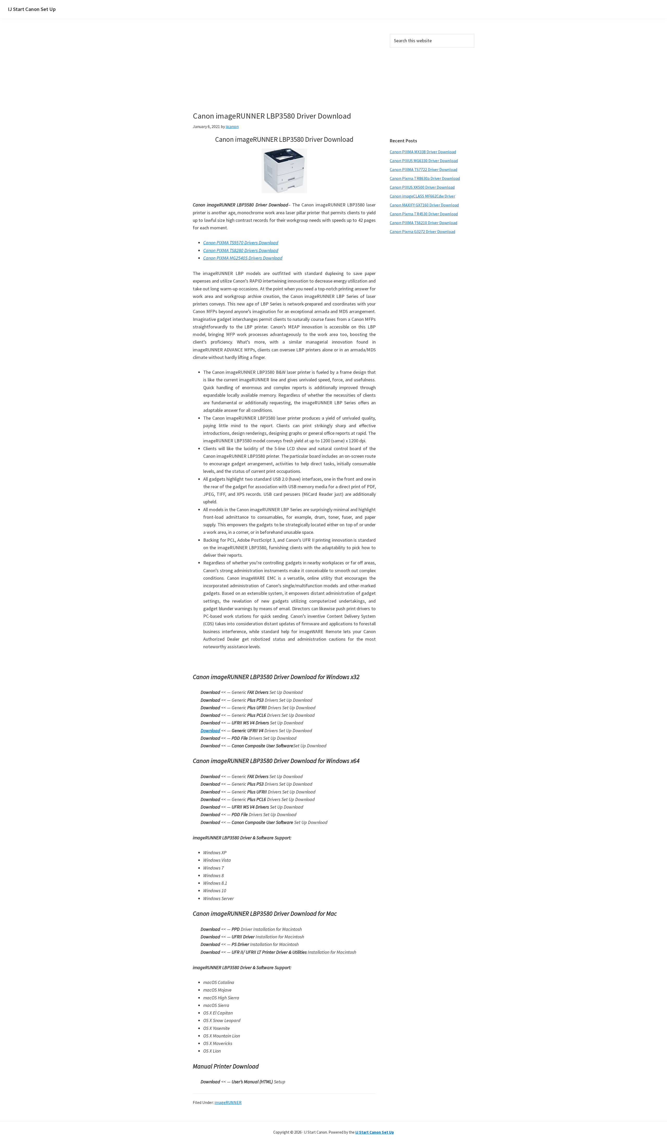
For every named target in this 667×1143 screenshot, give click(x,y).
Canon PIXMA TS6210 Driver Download (423, 222)
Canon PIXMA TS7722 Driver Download (423, 169)
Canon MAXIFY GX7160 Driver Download (424, 204)
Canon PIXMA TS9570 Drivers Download (240, 243)
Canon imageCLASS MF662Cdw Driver (422, 196)
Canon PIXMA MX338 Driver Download (423, 151)
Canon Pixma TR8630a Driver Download (425, 178)
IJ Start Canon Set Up (32, 9)
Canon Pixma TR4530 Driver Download (424, 213)
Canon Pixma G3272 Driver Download (422, 231)
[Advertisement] (284, 72)
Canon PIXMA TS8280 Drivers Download (240, 250)
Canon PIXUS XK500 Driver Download (422, 187)
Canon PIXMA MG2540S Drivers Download (242, 258)
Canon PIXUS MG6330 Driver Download (424, 160)
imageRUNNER (228, 1102)
